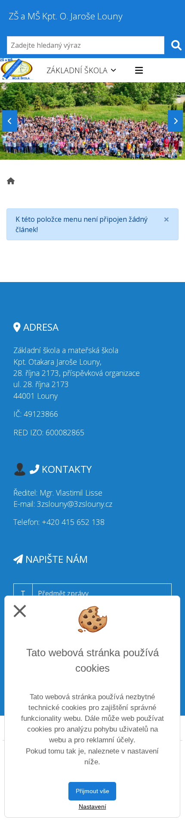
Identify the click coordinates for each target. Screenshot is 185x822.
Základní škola (77, 70)
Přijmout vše (92, 791)
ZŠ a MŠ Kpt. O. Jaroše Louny (66, 16)
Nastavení (92, 806)
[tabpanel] (92, 120)
